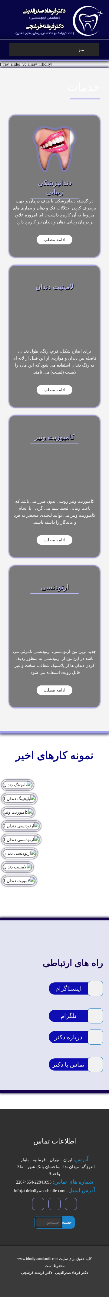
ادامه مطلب (54, 239)
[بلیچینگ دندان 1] (54, 798)
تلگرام (69, 1015)
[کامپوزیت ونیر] (54, 812)
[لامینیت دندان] (54, 867)
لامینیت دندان (54, 287)
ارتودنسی (54, 587)
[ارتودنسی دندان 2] (54, 826)
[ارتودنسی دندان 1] (54, 840)
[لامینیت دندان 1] (54, 881)
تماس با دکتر (68, 1064)
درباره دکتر (68, 1037)
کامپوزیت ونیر (54, 437)
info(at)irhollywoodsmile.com (39, 1190)
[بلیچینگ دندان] (54, 785)
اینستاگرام (68, 988)
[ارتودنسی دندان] (54, 853)
